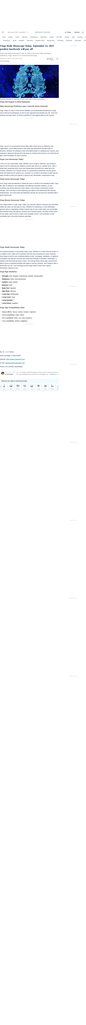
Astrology (80, 37)
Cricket (17, 37)
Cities (73, 37)
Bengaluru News (40, 40)
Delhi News (30, 40)
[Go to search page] (6, 32)
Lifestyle (52, 37)
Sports (14, 40)
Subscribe (76, 32)
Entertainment (34, 37)
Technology (60, 40)
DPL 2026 (59, 37)
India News (25, 37)
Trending (66, 37)
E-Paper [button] (69, 32)
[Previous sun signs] (1, 387)
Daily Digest (78, 40)
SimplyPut (21, 40)
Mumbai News (51, 40)
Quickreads (69, 40)
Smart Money (6, 40)
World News (43, 37)
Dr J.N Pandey (5, 61)
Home (4, 37)
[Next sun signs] (58, 387)
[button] (3, 32)
